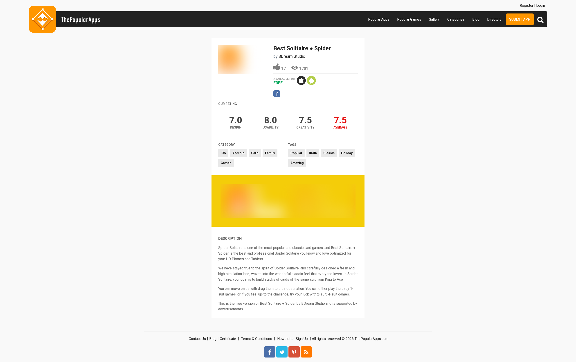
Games (226, 163)
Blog (475, 19)
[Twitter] (282, 352)
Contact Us (197, 339)
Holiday (347, 153)
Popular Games (409, 19)
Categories (456, 19)
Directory (494, 19)
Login (540, 5)
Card (255, 153)
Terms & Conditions (256, 339)
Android (238, 153)
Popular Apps (378, 19)
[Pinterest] (294, 352)
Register (526, 5)
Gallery (434, 19)
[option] (254, 201)
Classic (329, 153)
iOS (223, 153)
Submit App (519, 19)
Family (270, 153)
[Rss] (306, 352)
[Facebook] (269, 352)
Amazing (297, 163)
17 (283, 68)
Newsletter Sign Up (292, 339)
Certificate (228, 339)
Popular (296, 153)
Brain (313, 153)
